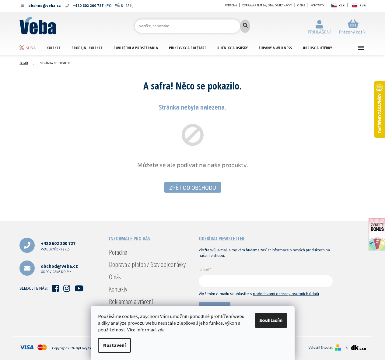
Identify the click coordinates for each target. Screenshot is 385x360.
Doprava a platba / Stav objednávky (267, 5)
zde (161, 330)
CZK (342, 5)
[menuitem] (32, 48)
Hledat (245, 26)
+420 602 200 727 (58, 245)
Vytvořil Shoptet (321, 347)
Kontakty (317, 5)
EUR (363, 5)
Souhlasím (271, 320)
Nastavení (114, 345)
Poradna (231, 5)
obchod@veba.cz (59, 268)
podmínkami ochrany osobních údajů (286, 294)
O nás (301, 5)
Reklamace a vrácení (131, 301)
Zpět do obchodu (192, 187)
